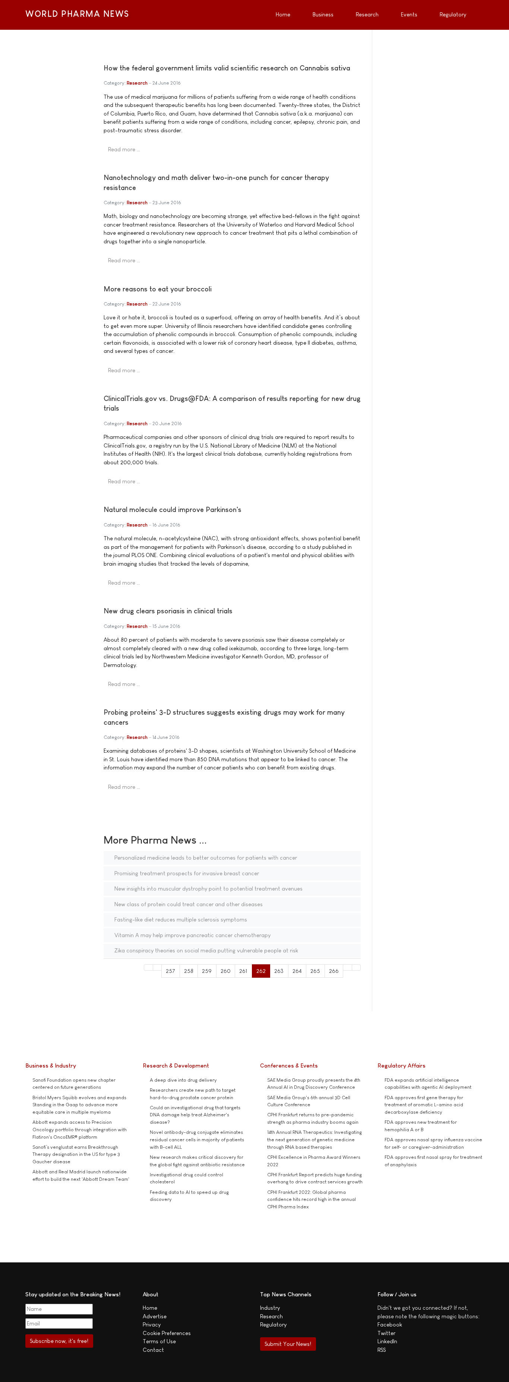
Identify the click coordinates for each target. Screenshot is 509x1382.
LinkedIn (387, 1341)
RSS (381, 1350)
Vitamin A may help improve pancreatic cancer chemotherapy (192, 935)
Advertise (155, 1316)
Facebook (389, 1324)
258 (188, 971)
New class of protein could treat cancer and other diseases (188, 904)
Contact (153, 1350)
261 (243, 971)
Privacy (152, 1324)
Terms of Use (159, 1341)
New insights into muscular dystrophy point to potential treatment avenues (208, 888)
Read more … (124, 149)
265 (315, 971)
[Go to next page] (347, 967)
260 (226, 971)
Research (137, 83)
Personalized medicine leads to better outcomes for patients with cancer (205, 857)
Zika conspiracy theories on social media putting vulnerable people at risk (205, 950)
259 (207, 971)
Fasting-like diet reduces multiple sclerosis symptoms (180, 919)
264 (297, 971)
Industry (270, 1307)
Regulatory (273, 1324)
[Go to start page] (148, 967)
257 (170, 971)
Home (150, 1307)
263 (279, 971)
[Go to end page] (356, 967)
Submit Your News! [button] (288, 1344)
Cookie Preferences (167, 1333)
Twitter (386, 1333)
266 (334, 971)
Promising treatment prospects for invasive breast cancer (186, 873)
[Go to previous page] (157, 967)
